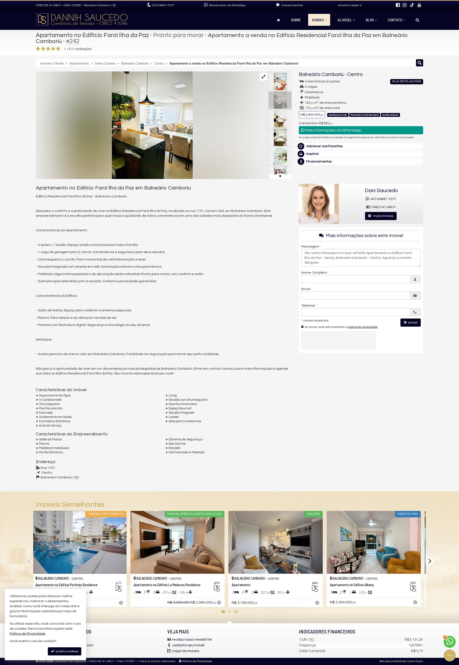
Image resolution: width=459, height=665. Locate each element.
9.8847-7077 (163, 5)
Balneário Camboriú (321, 74)
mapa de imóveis (185, 651)
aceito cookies (66, 651)
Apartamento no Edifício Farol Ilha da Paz (92, 35)
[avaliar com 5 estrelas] (58, 48)
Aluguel (345, 19)
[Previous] (30, 561)
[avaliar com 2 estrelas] (43, 48)
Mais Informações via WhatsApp (332, 130)
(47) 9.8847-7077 (382, 199)
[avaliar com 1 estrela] (38, 48)
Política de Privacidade (197, 661)
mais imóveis (382, 216)
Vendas (318, 19)
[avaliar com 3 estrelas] (48, 48)
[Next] (429, 561)
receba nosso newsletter (192, 639)
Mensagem (310, 247)
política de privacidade (362, 327)
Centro (355, 74)
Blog (370, 19)
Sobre (296, 19)
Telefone (308, 306)
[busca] (417, 20)
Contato (395, 19)
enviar (413, 322)
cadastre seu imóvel (188, 645)
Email (305, 289)
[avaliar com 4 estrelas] (53, 48)
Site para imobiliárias (393, 661)
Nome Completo (314, 273)
